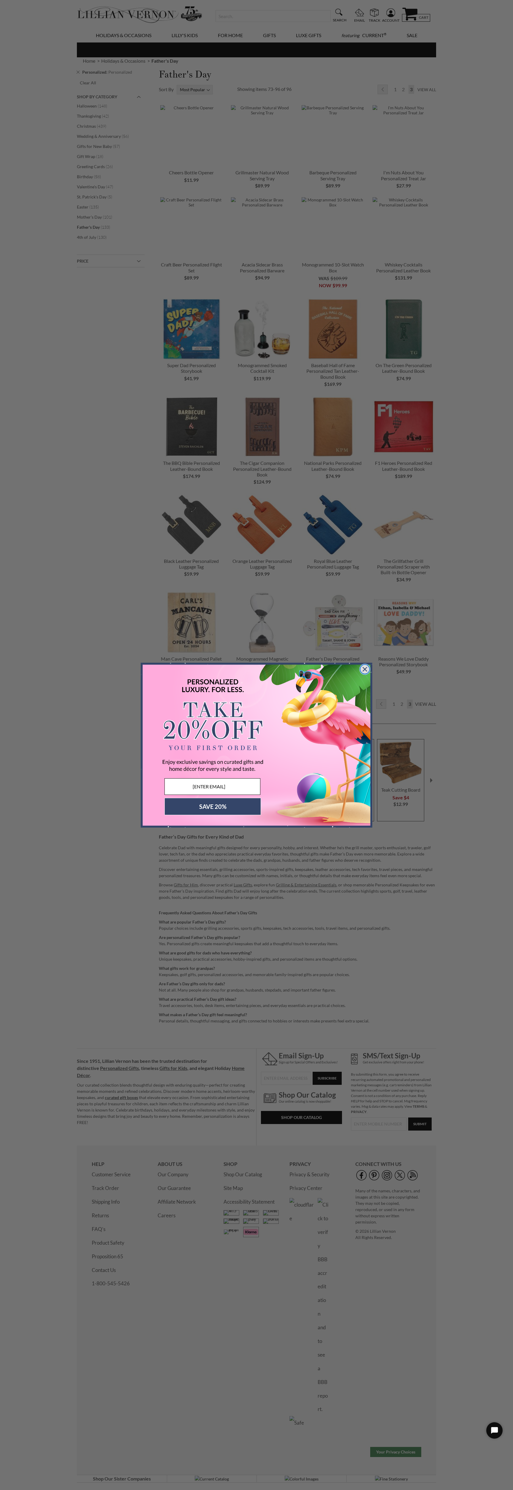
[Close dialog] (365, 669)
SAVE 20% (213, 806)
